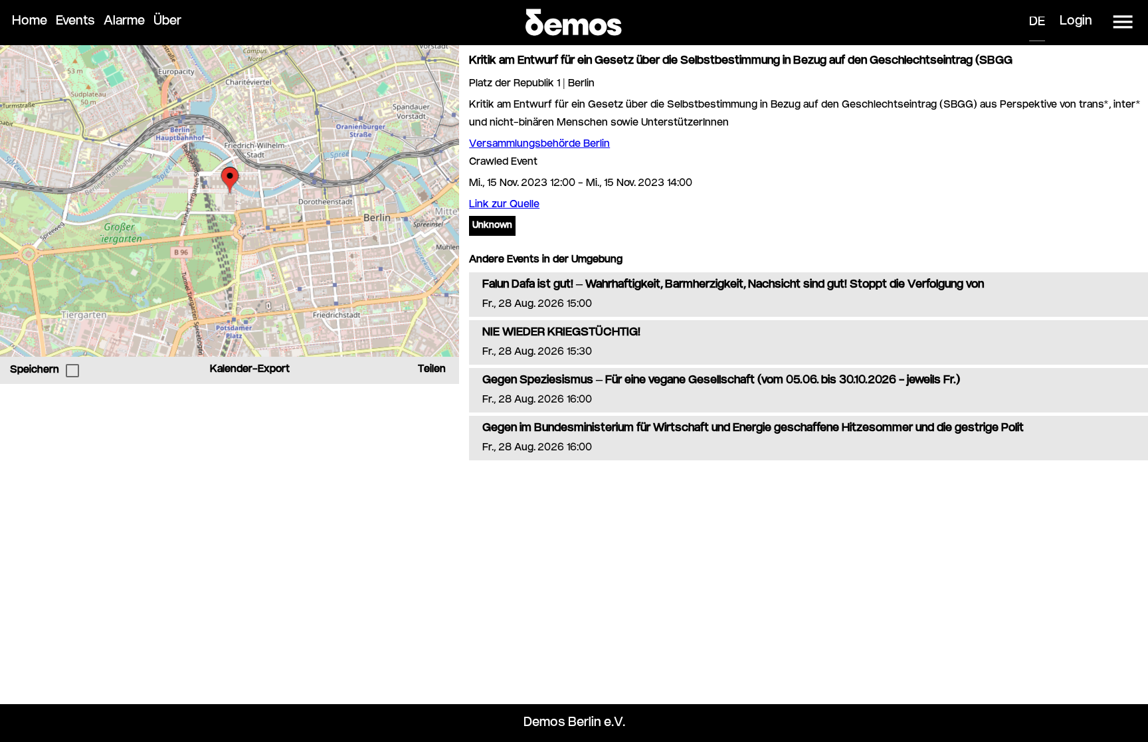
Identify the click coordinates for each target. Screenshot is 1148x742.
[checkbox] (72, 370)
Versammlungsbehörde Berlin (539, 144)
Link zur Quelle (504, 205)
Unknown (492, 226)
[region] (229, 201)
